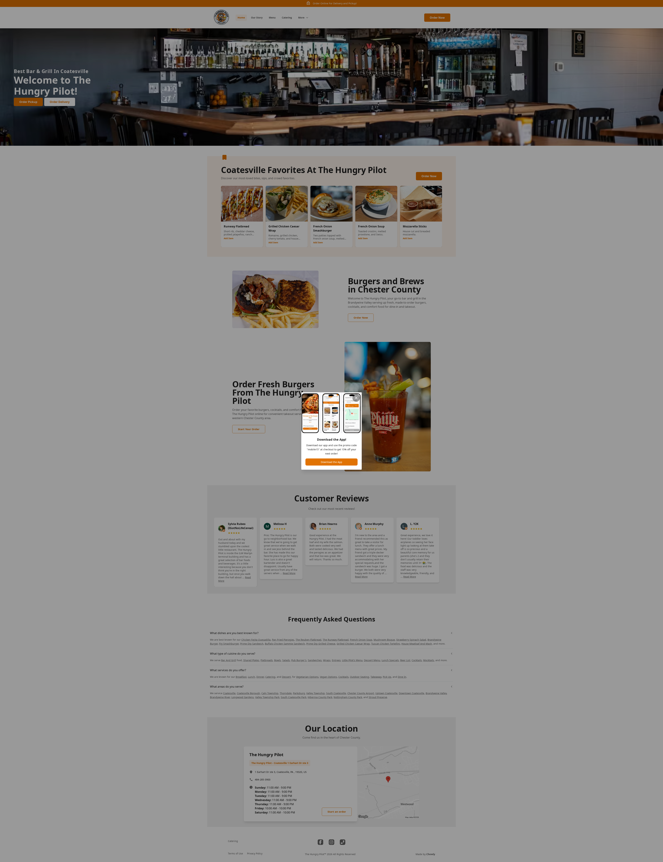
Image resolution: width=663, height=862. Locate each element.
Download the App (331, 462)
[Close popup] (356, 398)
